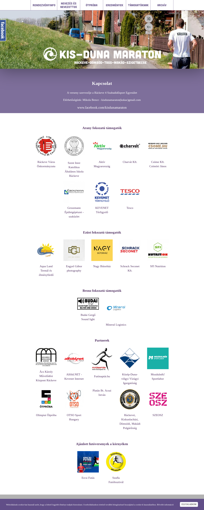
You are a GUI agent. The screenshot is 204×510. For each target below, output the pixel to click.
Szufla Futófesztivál (116, 480)
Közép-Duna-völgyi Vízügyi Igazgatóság (130, 379)
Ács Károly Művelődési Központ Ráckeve (46, 376)
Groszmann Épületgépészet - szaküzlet (74, 212)
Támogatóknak (138, 5)
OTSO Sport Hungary (74, 417)
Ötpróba (91, 5)
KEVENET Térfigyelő (102, 210)
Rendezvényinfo (44, 5)
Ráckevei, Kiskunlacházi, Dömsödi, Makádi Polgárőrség (130, 421)
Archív (161, 5)
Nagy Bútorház (102, 266)
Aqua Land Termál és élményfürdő (46, 270)
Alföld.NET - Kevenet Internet (74, 376)
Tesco (130, 207)
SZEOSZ (158, 415)
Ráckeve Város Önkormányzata (46, 164)
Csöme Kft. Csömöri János (157, 164)
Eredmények (114, 5)
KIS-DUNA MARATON (110, 54)
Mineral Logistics (116, 324)
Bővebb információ (165, 504)
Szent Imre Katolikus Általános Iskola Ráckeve (74, 169)
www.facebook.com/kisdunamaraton (102, 107)
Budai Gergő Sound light (88, 317)
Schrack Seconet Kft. (129, 268)
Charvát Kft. (130, 162)
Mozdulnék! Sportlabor (158, 376)
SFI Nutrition (158, 266)
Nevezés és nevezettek (68, 5)
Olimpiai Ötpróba (46, 415)
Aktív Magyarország (102, 164)
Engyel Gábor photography (74, 268)
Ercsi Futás (88, 477)
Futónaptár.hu (102, 376)
